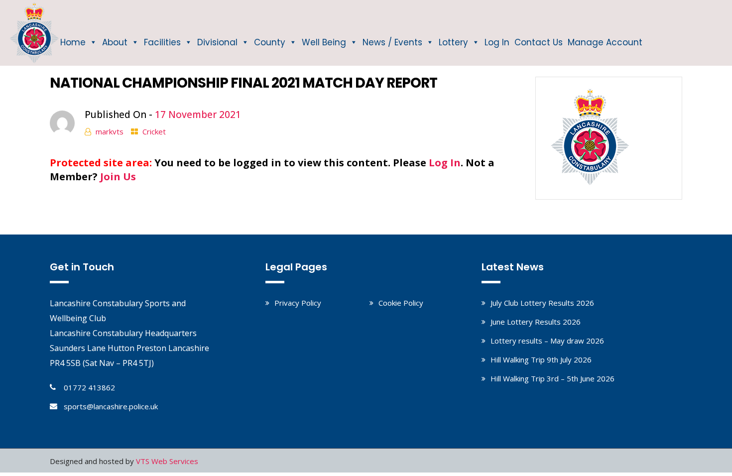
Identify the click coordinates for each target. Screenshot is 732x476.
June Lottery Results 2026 (535, 322)
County (269, 42)
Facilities (162, 42)
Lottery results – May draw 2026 (547, 341)
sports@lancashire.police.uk (111, 406)
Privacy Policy (297, 303)
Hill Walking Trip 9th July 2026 (541, 359)
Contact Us (538, 42)
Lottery (453, 42)
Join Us (118, 176)
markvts (109, 131)
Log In (497, 42)
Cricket (154, 131)
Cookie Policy (400, 303)
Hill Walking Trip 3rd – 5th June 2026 (552, 378)
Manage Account (605, 42)
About (114, 42)
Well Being (324, 42)
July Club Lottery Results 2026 (542, 303)
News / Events (392, 42)
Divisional (217, 42)
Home (73, 42)
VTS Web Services (167, 461)
